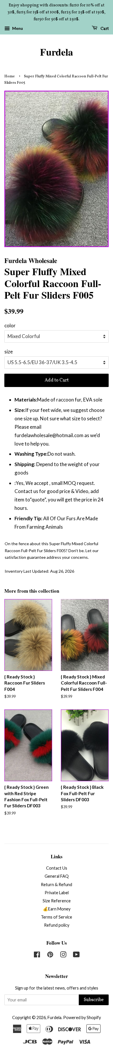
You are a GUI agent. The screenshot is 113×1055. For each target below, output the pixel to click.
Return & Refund (56, 884)
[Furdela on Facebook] (37, 955)
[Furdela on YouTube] (76, 955)
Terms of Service (56, 917)
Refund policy (56, 925)
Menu (17, 28)
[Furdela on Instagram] (63, 955)
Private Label (57, 892)
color (10, 325)
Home (9, 76)
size (8, 351)
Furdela (56, 52)
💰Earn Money (56, 908)
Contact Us (56, 868)
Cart (104, 29)
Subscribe (94, 1000)
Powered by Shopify (82, 1017)
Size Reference (57, 900)
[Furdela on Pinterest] (50, 955)
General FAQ (57, 876)
